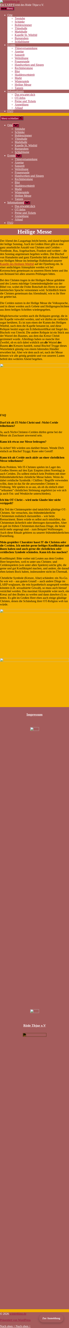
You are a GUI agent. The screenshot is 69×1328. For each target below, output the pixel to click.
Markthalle (21, 31)
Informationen (15, 91)
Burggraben (22, 38)
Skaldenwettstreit (25, 74)
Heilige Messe (23, 84)
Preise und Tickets (25, 101)
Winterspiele (22, 81)
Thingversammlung (26, 48)
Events (11, 44)
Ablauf (19, 107)
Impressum (34, 714)
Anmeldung (22, 104)
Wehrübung (21, 58)
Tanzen (19, 87)
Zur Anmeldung (51, 1318)
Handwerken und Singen (29, 64)
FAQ (10, 111)
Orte (10, 15)
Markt (18, 78)
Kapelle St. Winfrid (26, 34)
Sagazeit (19, 54)
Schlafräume (22, 41)
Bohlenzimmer (23, 25)
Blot (17, 71)
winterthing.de (18, 1313)
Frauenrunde (22, 61)
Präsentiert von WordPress (15, 1320)
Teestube (20, 18)
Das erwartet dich (25, 94)
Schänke (20, 21)
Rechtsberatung (24, 68)
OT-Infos (20, 97)
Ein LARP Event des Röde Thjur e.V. (22, 4)
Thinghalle (21, 28)
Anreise (19, 51)
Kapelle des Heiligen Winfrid (17, 264)
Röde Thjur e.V (34, 1025)
